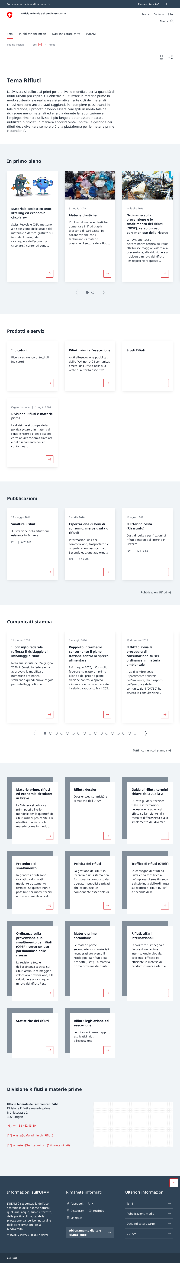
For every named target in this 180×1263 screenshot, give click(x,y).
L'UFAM (131, 1234)
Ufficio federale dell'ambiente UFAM (43, 13)
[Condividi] (170, 57)
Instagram (78, 1211)
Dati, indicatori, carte (141, 1224)
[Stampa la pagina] (161, 57)
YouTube (98, 1211)
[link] (32, 810)
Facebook (77, 1204)
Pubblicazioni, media (140, 1214)
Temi (130, 1204)
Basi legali (12, 1257)
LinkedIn (76, 1218)
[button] (10, 34)
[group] (32, 226)
